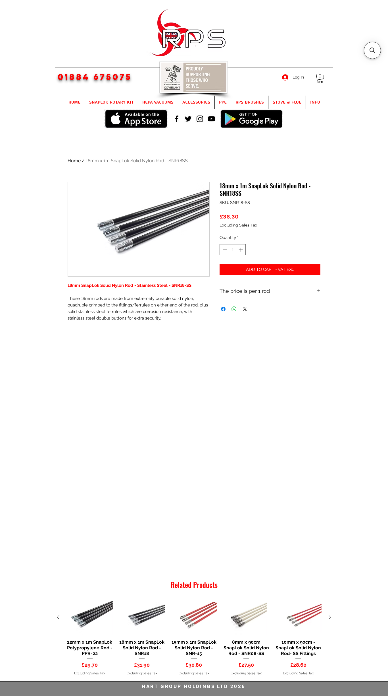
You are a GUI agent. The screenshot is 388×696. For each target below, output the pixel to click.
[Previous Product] (58, 617)
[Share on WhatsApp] (234, 309)
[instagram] (199, 118)
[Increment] (241, 249)
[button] (320, 78)
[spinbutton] (232, 249)
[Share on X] (244, 309)
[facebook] (176, 118)
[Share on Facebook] (223, 309)
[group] (194, 638)
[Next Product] (329, 617)
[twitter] (188, 118)
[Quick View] (89, 617)
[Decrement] (224, 249)
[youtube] (211, 118)
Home (74, 160)
